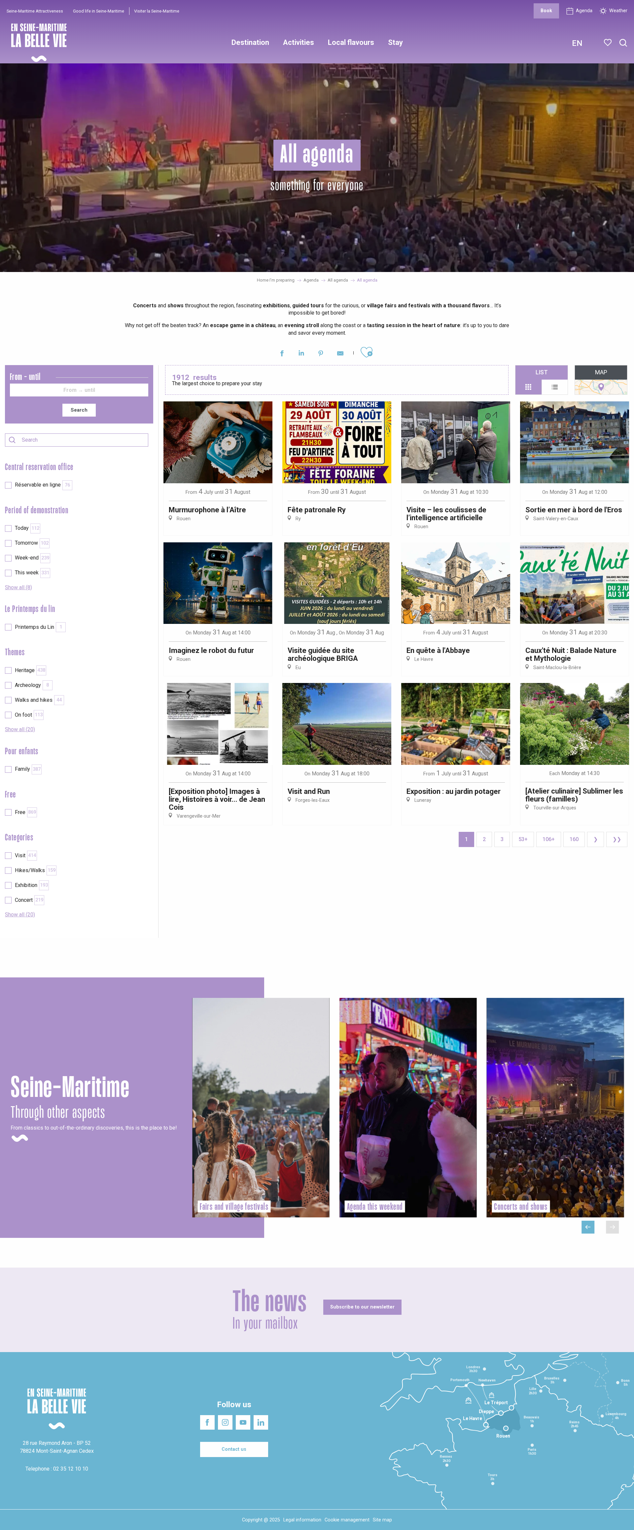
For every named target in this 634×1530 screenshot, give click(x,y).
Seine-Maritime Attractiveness (35, 11)
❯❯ (617, 839)
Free (25, 812)
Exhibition (31, 885)
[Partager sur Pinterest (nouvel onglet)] (321, 354)
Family (28, 769)
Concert (29, 900)
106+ (549, 839)
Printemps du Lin (38, 627)
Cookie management (347, 1520)
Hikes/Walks (35, 870)
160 (574, 839)
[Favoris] (608, 42)
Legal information (302, 1520)
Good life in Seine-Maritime (98, 11)
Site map (382, 1520)
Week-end (32, 558)
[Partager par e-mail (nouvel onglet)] (340, 354)
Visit (25, 855)
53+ (523, 839)
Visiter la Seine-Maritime (156, 11)
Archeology (32, 685)
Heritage (30, 670)
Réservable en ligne (42, 485)
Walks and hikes (38, 700)
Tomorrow (32, 543)
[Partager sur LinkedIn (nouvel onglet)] (301, 354)
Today (27, 528)
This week (32, 572)
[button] (623, 43)
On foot (29, 715)
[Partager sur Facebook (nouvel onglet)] (282, 354)
